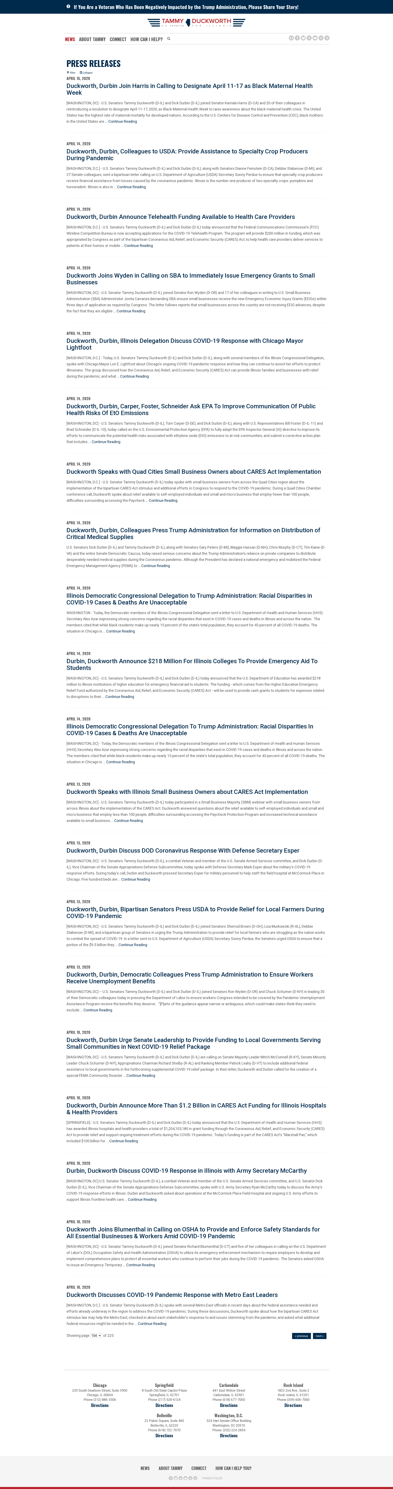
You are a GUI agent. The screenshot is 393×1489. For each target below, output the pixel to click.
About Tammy (170, 1468)
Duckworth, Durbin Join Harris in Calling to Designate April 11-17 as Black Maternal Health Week (190, 89)
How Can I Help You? (234, 1468)
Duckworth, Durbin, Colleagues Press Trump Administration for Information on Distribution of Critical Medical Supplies (193, 533)
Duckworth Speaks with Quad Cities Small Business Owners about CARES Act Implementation (194, 471)
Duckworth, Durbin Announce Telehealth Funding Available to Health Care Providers (181, 216)
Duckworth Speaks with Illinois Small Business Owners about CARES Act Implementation (187, 791)
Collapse (87, 72)
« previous (301, 1336)
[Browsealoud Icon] (291, 38)
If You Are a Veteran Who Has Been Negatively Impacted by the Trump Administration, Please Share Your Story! (186, 6)
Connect (118, 39)
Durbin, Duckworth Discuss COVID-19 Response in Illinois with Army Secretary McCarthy (187, 1170)
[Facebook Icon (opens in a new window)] (297, 38)
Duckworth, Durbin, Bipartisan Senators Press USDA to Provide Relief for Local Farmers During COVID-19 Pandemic (195, 913)
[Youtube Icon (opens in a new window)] (315, 38)
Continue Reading (122, 121)
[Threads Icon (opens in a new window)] (327, 38)
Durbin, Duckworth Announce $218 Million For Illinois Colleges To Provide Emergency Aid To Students (192, 664)
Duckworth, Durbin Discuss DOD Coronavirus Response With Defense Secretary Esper (183, 850)
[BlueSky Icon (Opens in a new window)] (303, 38)
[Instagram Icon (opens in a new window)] (321, 38)
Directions (100, 1405)
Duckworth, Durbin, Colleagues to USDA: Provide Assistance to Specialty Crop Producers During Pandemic (187, 155)
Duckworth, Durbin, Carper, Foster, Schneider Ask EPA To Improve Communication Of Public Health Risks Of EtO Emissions (191, 409)
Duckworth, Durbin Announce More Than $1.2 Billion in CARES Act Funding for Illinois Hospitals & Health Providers (196, 1109)
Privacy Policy (212, 1478)
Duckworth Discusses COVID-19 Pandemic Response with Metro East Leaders (172, 1294)
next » (320, 1336)
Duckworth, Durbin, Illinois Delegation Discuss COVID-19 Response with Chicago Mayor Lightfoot (185, 344)
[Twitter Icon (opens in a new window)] (309, 38)
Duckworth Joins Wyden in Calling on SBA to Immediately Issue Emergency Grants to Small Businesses (191, 279)
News (70, 39)
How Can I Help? (147, 39)
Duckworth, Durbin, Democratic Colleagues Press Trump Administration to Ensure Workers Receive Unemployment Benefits (190, 978)
